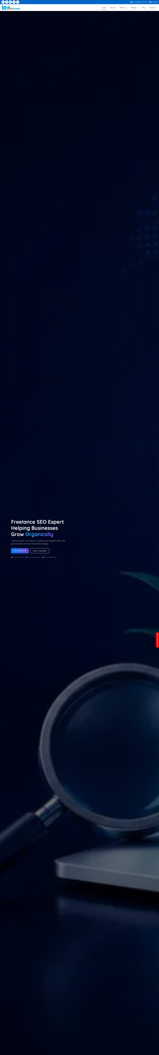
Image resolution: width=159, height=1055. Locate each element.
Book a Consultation (40, 551)
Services (122, 7)
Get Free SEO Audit (20, 550)
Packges (133, 7)
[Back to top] (155, 1051)
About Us (113, 7)
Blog (143, 7)
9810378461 (154, 2)
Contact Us (152, 7)
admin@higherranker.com (140, 2)
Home (104, 7)
